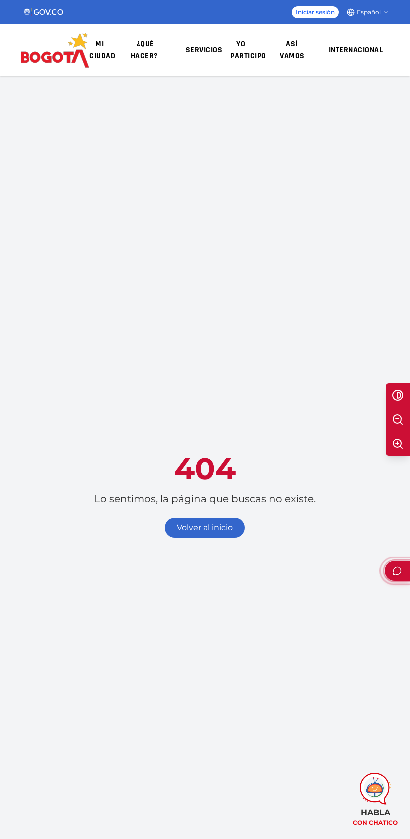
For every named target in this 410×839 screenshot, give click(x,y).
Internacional (356, 50)
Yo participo (248, 50)
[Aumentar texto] (398, 444)
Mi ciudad (103, 50)
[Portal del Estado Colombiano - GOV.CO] (44, 12)
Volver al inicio (205, 527)
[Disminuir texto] (398, 419)
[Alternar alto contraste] (398, 395)
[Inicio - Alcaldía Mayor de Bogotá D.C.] (55, 50)
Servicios (204, 50)
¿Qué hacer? (144, 50)
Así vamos (292, 50)
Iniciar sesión (315, 12)
